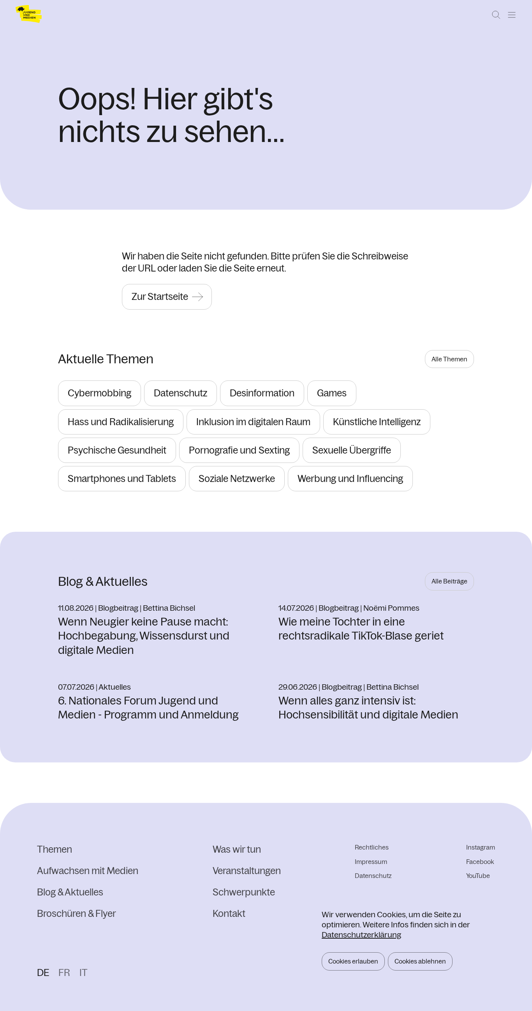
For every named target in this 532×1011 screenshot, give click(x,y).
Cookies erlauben (353, 961)
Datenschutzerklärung (361, 934)
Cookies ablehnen (420, 961)
